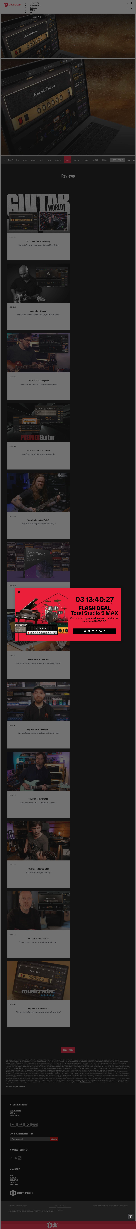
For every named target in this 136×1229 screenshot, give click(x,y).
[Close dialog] (19, 592)
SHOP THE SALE (94, 631)
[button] (130, 1216)
